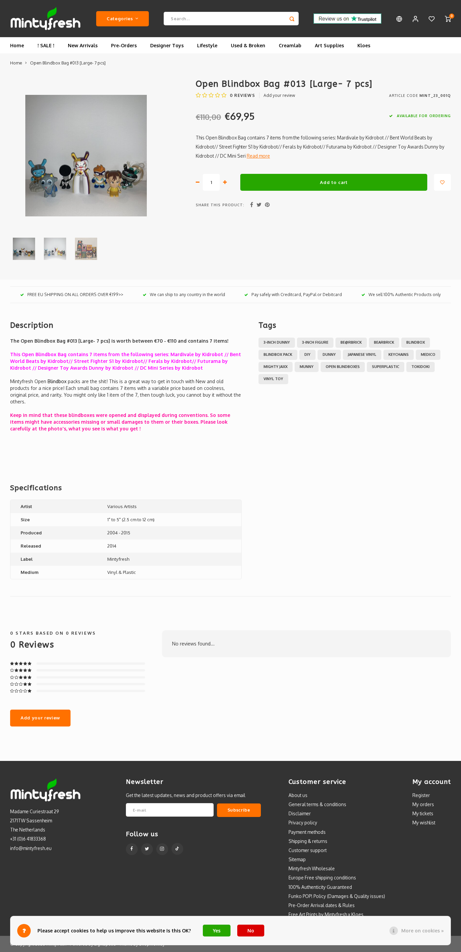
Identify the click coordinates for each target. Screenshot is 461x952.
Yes (216, 930)
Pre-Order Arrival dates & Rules (322, 905)
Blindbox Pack (278, 354)
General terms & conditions (317, 804)
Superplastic (385, 366)
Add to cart (333, 182)
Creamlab (290, 45)
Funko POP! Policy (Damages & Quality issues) (337, 896)
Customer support (308, 850)
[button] (126, 449)
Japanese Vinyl (362, 354)
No (250, 930)
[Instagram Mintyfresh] (162, 849)
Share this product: (220, 205)
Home (17, 45)
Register (421, 795)
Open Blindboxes (343, 366)
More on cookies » (422, 930)
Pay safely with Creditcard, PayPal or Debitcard (296, 294)
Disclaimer (300, 813)
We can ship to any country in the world (187, 294)
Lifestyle (207, 45)
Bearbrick (384, 342)
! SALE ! (45, 45)
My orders (423, 804)
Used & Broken (248, 45)
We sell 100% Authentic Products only (405, 294)
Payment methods (307, 832)
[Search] (292, 18)
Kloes (363, 45)
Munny (307, 366)
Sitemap (297, 859)
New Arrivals (83, 45)
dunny (329, 354)
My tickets (422, 813)
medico (428, 354)
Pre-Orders (124, 45)
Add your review (279, 95)
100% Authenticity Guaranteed (320, 887)
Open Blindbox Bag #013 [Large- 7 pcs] (68, 62)
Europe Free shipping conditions (322, 877)
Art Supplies (329, 45)
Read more (258, 156)
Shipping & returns (308, 841)
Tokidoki (420, 366)
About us (298, 795)
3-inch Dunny (277, 342)
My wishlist (423, 822)
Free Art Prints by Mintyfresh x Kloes (326, 914)
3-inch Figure (315, 342)
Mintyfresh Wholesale (312, 868)
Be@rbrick (351, 342)
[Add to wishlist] (442, 182)
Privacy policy (303, 822)
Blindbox (415, 342)
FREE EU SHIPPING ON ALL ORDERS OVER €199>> (75, 294)
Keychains (398, 354)
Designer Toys (167, 45)
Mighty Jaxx (276, 366)
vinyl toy (273, 378)
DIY (307, 354)
